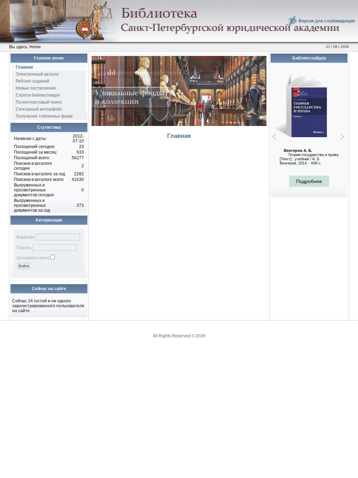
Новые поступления (36, 88)
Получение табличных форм (44, 116)
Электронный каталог (37, 74)
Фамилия (25, 237)
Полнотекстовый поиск (39, 102)
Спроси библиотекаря (38, 95)
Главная (24, 67)
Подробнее (309, 181)
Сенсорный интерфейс (39, 109)
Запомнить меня (32, 257)
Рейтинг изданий (32, 81)
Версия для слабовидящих (327, 21)
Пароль (23, 247)
